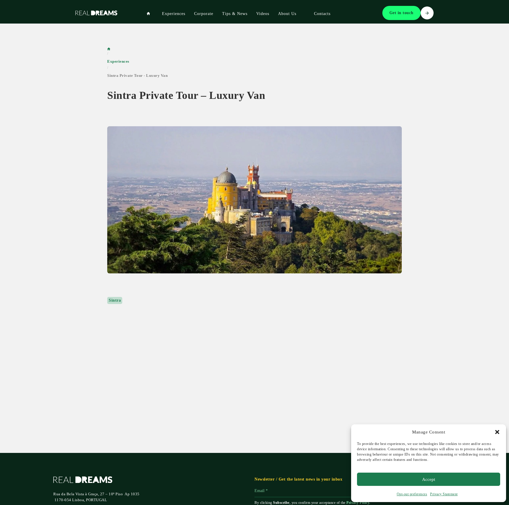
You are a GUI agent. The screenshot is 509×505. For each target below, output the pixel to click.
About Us (287, 13)
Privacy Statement (444, 494)
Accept (428, 479)
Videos (262, 13)
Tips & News (234, 13)
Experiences (173, 13)
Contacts (322, 13)
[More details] (254, 200)
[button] (497, 432)
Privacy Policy (357, 503)
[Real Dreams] (148, 13)
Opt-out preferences (412, 494)
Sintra (115, 300)
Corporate (203, 13)
